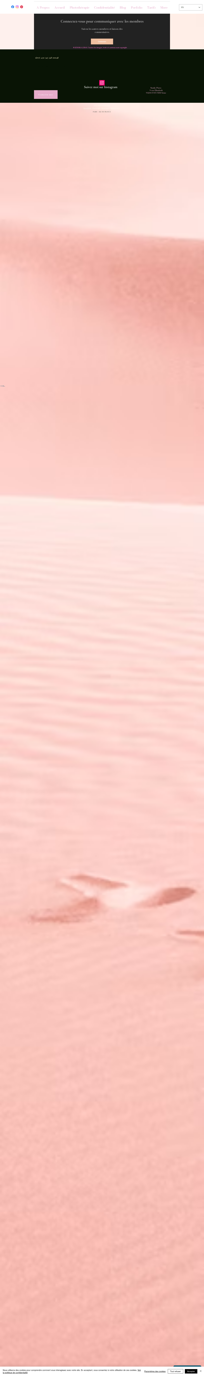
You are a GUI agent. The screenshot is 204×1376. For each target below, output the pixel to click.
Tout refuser (175, 1371)
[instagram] (17, 7)
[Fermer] (200, 1371)
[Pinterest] (21, 7)
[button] (137, 7)
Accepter (191, 1371)
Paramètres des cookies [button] (155, 1371)
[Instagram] (102, 82)
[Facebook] (13, 7)
